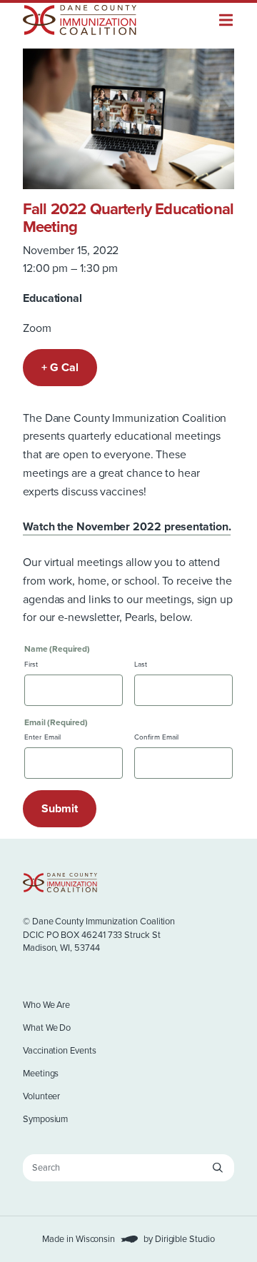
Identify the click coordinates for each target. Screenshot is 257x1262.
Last (140, 664)
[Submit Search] (217, 1167)
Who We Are (46, 1004)
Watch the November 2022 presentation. (127, 526)
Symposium (45, 1119)
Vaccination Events (59, 1050)
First (31, 664)
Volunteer (41, 1096)
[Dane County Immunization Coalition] (79, 20)
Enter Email (42, 737)
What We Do (47, 1027)
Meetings (41, 1073)
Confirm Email (156, 737)
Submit (59, 808)
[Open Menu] (237, 20)
